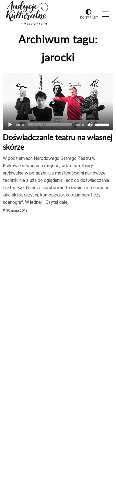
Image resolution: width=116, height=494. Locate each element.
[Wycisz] (90, 125)
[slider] (102, 124)
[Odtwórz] (10, 125)
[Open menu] (105, 14)
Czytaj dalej (57, 202)
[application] (58, 124)
